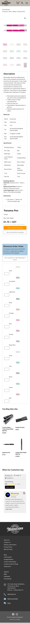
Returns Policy (8, 549)
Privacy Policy (8, 547)
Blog (5, 555)
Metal (14, 11)
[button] (22, 3)
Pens (10, 11)
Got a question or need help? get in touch (15, 259)
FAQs (9, 603)
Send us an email (12, 599)
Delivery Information (10, 545)
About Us (7, 540)
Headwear (7, 576)
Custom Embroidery (10, 562)
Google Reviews (8, 559)
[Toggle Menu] (27, 3)
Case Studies (8, 557)
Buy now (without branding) (15, 232)
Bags (5, 574)
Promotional (7, 579)
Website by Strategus (15, 619)
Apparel (6, 572)
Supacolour (7, 566)
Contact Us (7, 542)
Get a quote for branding (15, 228)
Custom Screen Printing (11, 564)
